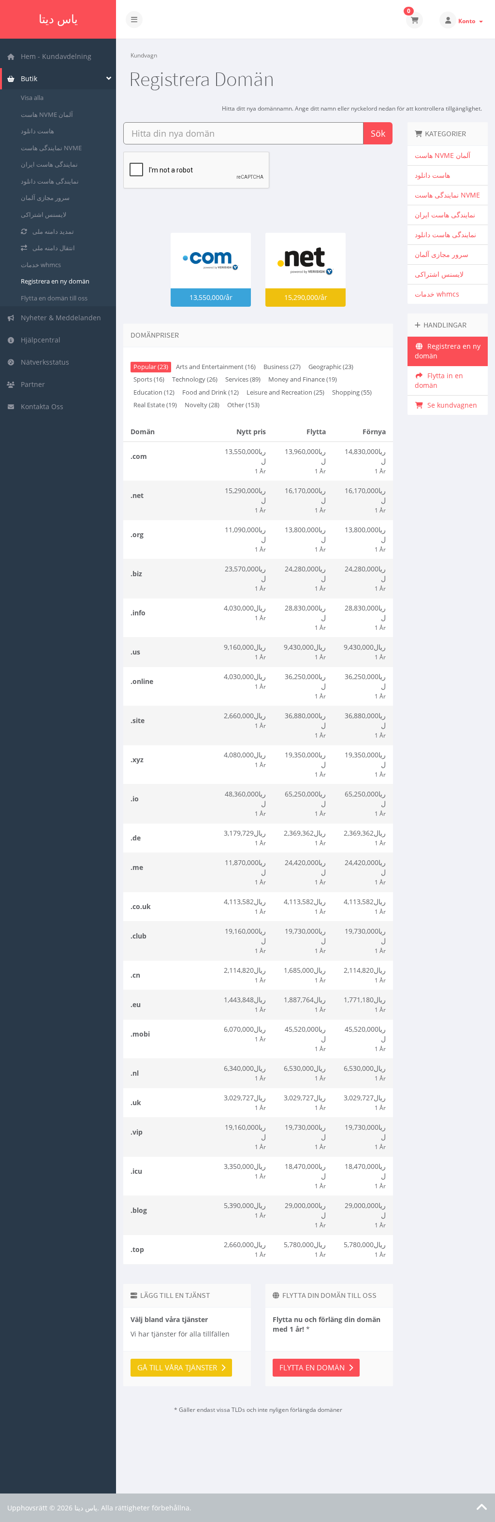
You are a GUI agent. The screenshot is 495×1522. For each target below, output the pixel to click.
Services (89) (243, 379)
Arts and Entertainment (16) (216, 367)
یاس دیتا (58, 19)
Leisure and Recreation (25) (285, 392)
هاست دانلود (37, 131)
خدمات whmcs (41, 264)
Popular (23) (150, 367)
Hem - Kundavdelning (54, 56)
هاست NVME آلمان (47, 114)
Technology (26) (195, 379)
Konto (468, 21)
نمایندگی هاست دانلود (50, 181)
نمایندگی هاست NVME (51, 147)
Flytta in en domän (439, 380)
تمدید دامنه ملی (51, 231)
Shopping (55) (352, 392)
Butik (27, 78)
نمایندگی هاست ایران (49, 164)
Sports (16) (148, 379)
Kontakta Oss (40, 406)
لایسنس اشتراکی (43, 214)
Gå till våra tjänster (179, 1367)
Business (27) (282, 367)
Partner (31, 384)
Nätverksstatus (43, 362)
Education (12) (154, 392)
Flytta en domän (314, 1367)
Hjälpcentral (38, 339)
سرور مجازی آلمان (45, 197)
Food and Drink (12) (210, 392)
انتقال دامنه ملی (52, 247)
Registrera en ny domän (55, 281)
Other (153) (243, 405)
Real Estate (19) (155, 405)
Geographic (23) (330, 367)
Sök (378, 133)
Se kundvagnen (450, 405)
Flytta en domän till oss (54, 298)
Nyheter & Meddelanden (59, 317)
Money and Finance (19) (302, 379)
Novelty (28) (202, 405)
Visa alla (32, 97)
